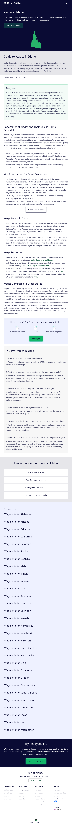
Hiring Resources (24, 790)
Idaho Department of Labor (42, 260)
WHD (36, 277)
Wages (18, 77)
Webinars (22, 805)
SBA (61, 271)
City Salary (38, 796)
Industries (22, 799)
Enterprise (7, 805)
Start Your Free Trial (36, 761)
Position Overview (40, 802)
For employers (8, 793)
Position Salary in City (41, 799)
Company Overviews (41, 808)
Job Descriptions (24, 793)
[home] (12, 3)
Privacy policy (58, 796)
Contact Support (35, 780)
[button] (66, 3)
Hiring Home (9, 77)
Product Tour (7, 802)
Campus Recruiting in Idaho (36, 495)
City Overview (39, 793)
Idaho (24, 77)
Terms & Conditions (60, 793)
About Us (57, 790)
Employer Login (8, 790)
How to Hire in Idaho (36, 210)
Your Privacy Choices (60, 799)
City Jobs (21, 796)
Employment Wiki (24, 802)
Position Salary (39, 805)
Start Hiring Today (13, 25)
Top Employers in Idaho (36, 480)
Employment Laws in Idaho (36, 487)
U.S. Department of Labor (38, 265)
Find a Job (38, 790)
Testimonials (7, 799)
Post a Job (36, 339)
